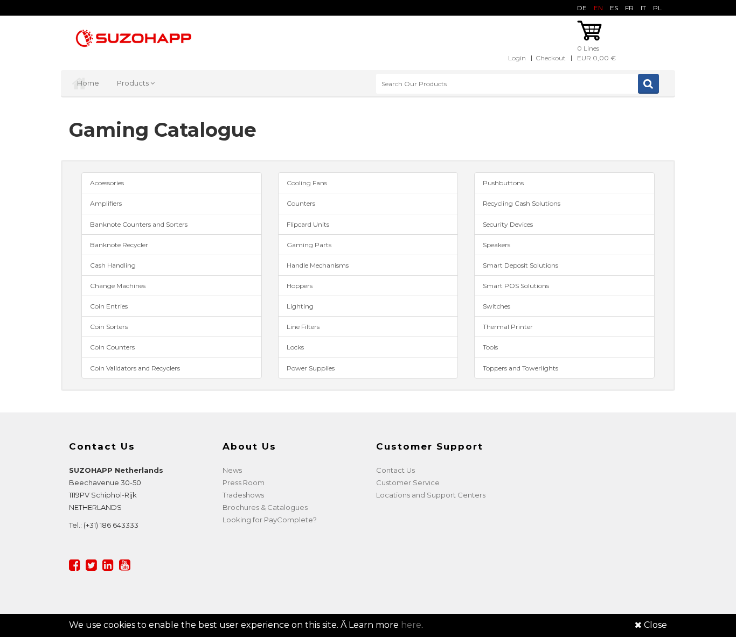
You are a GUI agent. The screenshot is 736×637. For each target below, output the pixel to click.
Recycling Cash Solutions (521, 203)
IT (643, 8)
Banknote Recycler (119, 245)
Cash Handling (113, 265)
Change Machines (117, 286)
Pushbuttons (503, 183)
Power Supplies (311, 368)
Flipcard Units (308, 224)
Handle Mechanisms (318, 265)
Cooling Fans (307, 183)
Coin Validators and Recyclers (135, 368)
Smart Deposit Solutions (520, 265)
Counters (301, 203)
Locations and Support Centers (430, 495)
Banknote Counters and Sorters (139, 224)
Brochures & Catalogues (265, 507)
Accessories (107, 183)
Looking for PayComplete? (270, 519)
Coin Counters (112, 347)
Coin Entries (109, 306)
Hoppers (300, 286)
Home (88, 83)
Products (133, 83)
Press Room (244, 482)
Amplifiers (106, 203)
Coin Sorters (109, 327)
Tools (490, 347)
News (232, 470)
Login (517, 58)
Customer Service (408, 482)
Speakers (496, 245)
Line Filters (303, 327)
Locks (295, 347)
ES (614, 8)
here (411, 625)
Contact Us (395, 470)
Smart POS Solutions (516, 286)
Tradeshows (243, 495)
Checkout (551, 58)
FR (629, 8)
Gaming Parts (309, 245)
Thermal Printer (508, 327)
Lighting (300, 306)
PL (657, 8)
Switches (496, 306)
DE (582, 8)
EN (598, 8)
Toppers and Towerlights (520, 368)
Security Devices (508, 224)
